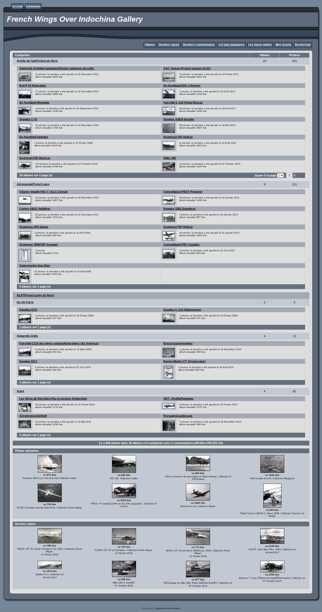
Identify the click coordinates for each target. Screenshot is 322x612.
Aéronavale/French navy (33, 184)
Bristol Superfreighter (178, 343)
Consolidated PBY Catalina (181, 244)
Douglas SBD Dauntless (179, 208)
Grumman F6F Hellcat (178, 137)
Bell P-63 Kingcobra (32, 85)
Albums (150, 44)
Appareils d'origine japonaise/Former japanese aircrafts (56, 68)
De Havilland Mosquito (34, 102)
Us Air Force (25, 302)
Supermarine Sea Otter (34, 265)
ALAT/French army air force (35, 295)
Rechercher (303, 44)
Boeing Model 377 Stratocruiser (184, 361)
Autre (20, 391)
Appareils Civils (27, 336)
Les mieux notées (260, 44)
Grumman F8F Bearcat (34, 158)
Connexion (33, 6)
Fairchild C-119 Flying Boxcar (183, 102)
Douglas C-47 (28, 119)
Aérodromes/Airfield (33, 416)
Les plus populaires (232, 44)
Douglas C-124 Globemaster (182, 309)
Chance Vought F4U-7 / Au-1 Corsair (43, 191)
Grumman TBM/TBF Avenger (38, 244)
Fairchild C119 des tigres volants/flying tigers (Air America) (59, 343)
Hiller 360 (169, 158)
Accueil (17, 6)
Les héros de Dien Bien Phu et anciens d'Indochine (53, 398)
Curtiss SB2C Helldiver (34, 208)
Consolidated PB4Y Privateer (182, 191)
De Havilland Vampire (33, 137)
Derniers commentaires (199, 44)
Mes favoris (283, 44)
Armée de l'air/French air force (37, 61)
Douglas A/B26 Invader (178, 119)
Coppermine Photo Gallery (167, 608)
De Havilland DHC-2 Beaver (182, 85)
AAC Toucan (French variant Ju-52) (187, 68)
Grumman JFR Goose (33, 227)
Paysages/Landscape (177, 416)
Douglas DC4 (28, 309)
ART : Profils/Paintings (178, 398)
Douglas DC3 (28, 361)
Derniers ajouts (169, 44)
